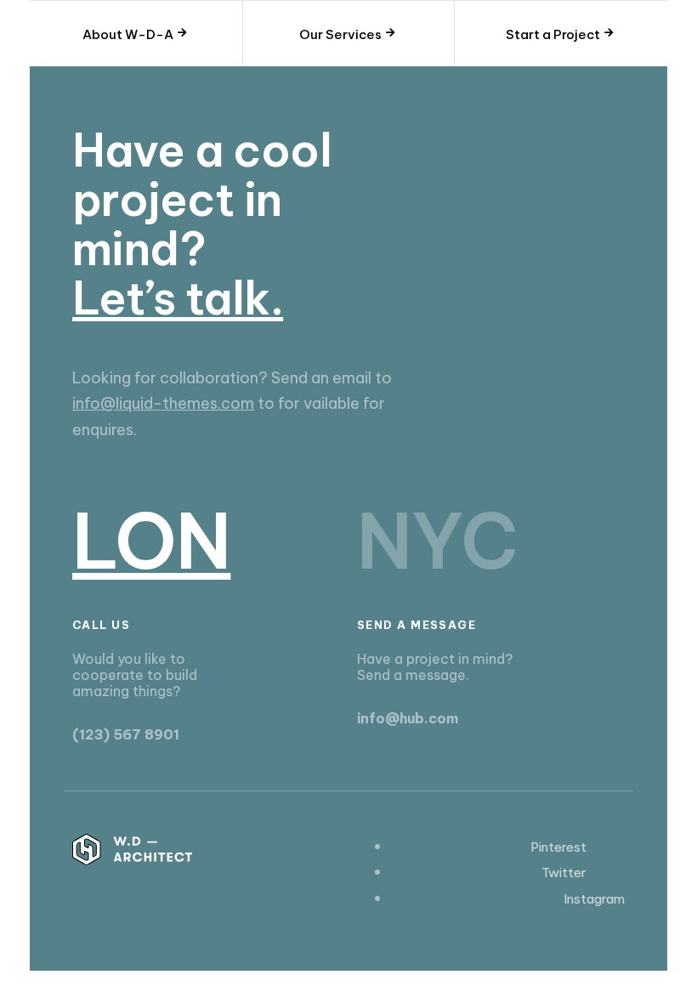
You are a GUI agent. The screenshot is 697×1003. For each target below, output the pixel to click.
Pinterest (558, 847)
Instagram (594, 899)
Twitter (563, 872)
